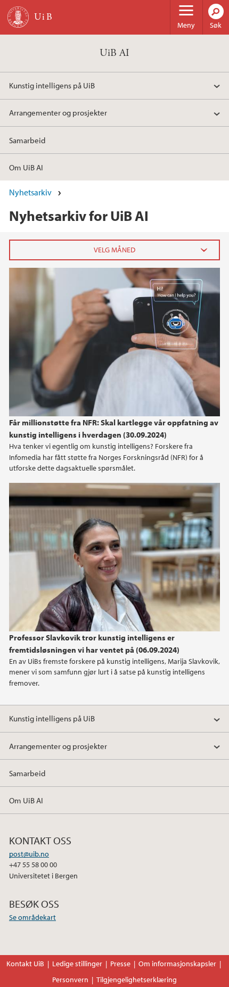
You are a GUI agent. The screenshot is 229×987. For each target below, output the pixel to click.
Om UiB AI (26, 167)
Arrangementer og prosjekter (58, 112)
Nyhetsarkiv (30, 192)
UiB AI (114, 53)
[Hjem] (18, 17)
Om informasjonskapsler (177, 963)
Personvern (70, 979)
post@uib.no (29, 854)
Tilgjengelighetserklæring (136, 979)
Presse (120, 963)
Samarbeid (27, 140)
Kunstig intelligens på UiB (52, 85)
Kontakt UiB (25, 963)
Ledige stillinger (77, 963)
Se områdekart (32, 917)
